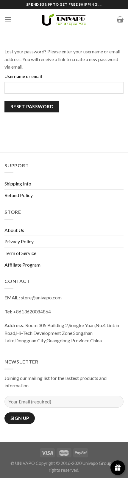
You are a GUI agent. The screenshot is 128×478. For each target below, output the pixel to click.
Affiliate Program (22, 264)
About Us (14, 230)
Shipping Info (17, 183)
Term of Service (20, 253)
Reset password (32, 106)
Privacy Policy (19, 241)
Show (117, 467)
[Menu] (8, 19)
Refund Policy (18, 195)
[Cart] (120, 19)
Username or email (23, 76)
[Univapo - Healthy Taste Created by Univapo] (64, 19)
